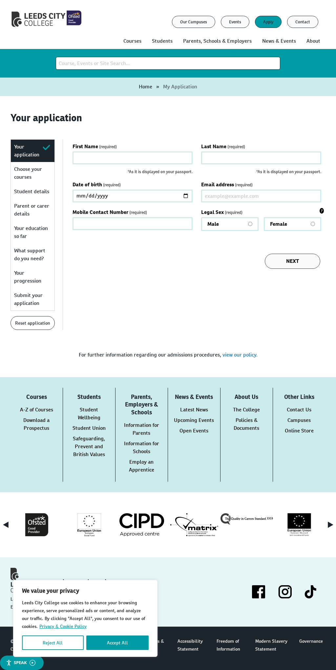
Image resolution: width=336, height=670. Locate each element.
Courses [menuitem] (132, 40)
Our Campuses (193, 22)
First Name (95, 146)
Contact (302, 22)
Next (330, 524)
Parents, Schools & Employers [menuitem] (217, 40)
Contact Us (299, 409)
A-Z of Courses (36, 409)
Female (278, 223)
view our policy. (240, 354)
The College (246, 409)
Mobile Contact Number (110, 212)
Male (213, 223)
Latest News (194, 409)
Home (145, 86)
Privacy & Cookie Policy (63, 626)
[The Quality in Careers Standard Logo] (246, 518)
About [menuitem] (313, 40)
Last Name (223, 146)
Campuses (299, 420)
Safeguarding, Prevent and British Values (89, 446)
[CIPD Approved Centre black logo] (142, 524)
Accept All (117, 643)
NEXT (292, 261)
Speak (20, 662)
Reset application (32, 323)
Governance (311, 641)
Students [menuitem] (162, 40)
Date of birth (97, 184)
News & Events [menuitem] (279, 40)
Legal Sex (244, 218)
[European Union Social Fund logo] (89, 524)
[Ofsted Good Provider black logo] (36, 524)
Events (235, 22)
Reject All (53, 643)
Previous (5, 524)
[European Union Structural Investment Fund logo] (299, 524)
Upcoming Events (194, 420)
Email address (227, 184)
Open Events (193, 430)
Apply (268, 22)
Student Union (89, 428)
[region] (85, 618)
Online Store (299, 430)
